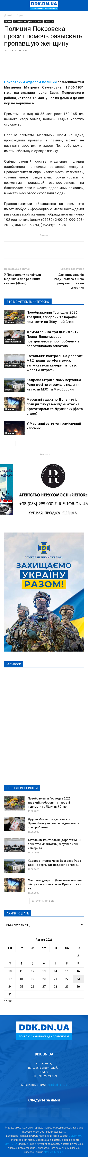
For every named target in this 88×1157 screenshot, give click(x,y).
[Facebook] (22, 1112)
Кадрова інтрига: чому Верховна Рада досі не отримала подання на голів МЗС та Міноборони (54, 384)
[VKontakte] (55, 1112)
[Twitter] (44, 1112)
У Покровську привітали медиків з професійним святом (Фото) (22, 279)
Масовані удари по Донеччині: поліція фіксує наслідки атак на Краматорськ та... (55, 884)
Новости (49, 21)
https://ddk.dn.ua (53, 1152)
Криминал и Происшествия (27, 21)
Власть (9, 390)
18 (21, 979)
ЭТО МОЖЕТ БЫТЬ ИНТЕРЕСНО (28, 301)
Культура (9, 322)
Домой (8, 15)
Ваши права (11, 366)
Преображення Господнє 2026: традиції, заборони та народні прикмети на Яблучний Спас (52, 317)
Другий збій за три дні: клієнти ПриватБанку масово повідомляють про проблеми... (53, 823)
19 (32, 979)
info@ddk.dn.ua (57, 1084)
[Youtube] (66, 1112)
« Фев (8, 1000)
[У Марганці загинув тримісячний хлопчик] (14, 428)
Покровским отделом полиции (30, 82)
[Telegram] (33, 1112)
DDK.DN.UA (75, 1135)
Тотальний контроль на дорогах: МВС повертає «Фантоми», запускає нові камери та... (54, 844)
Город (20, 15)
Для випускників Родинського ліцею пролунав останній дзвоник (69, 281)
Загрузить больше (43, 900)
